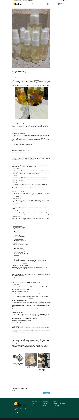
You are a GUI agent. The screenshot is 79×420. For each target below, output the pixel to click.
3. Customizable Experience (20, 232)
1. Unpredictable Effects (19, 245)
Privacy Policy (48, 4)
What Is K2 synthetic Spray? (17, 226)
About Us (32, 4)
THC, (17, 127)
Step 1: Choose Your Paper (19, 237)
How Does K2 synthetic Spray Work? (20, 227)
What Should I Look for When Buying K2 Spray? (22, 253)
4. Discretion (17, 233)
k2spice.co (15, 74)
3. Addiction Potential (19, 248)
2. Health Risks (17, 247)
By (42, 170)
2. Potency (17, 231)
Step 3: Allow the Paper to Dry (20, 240)
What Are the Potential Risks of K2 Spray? (21, 244)
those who (45, 165)
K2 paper (45, 218)
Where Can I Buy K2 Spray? (18, 252)
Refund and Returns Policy (61, 4)
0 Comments (32, 74)
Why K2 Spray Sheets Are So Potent (44, 370)
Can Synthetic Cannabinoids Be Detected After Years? (31, 367)
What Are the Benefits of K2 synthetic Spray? (21, 228)
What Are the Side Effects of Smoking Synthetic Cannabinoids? (18, 364)
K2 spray (46, 177)
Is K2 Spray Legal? (17, 243)
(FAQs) (29, 84)
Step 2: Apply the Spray (19, 239)
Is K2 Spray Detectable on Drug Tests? (20, 251)
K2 (29, 126)
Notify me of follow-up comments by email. (20, 388)
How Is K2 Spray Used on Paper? (19, 236)
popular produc (36, 80)
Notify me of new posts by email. (18, 390)
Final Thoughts (16, 255)
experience (38, 324)
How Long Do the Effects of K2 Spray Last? (21, 249)
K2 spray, (16, 187)
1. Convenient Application (19, 230)
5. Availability (17, 235)
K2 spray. (47, 279)
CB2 (42, 138)
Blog (27, 74)
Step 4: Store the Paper (19, 241)
